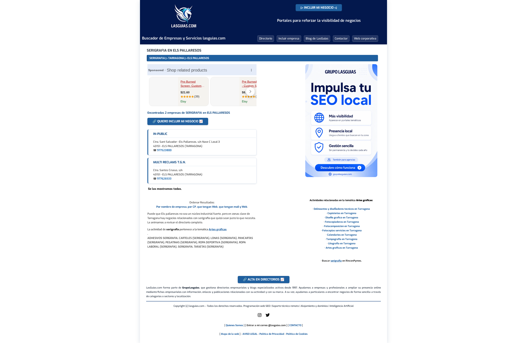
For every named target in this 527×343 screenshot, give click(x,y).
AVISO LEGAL (250, 334)
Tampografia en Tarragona (341, 239)
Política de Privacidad (271, 334)
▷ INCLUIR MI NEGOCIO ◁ (319, 8)
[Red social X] (267, 316)
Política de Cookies (297, 334)
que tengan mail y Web (233, 207)
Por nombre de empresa (171, 207)
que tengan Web (207, 207)
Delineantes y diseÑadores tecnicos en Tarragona (342, 209)
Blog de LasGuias (317, 39)
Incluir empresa (289, 39)
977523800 (164, 150)
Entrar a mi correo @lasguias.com (266, 325)
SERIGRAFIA (157, 58)
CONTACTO (295, 325)
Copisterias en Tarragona (342, 213)
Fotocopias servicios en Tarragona (342, 230)
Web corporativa (365, 39)
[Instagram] (259, 316)
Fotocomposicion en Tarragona (342, 226)
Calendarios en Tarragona (342, 234)
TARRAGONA (176, 58)
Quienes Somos (234, 325)
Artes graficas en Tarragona (342, 247)
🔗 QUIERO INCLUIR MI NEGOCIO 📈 (178, 121)
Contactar (341, 39)
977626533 (164, 178)
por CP (192, 207)
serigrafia (336, 260)
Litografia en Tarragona (342, 243)
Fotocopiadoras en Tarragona (342, 222)
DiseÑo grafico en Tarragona (341, 217)
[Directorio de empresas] (183, 30)
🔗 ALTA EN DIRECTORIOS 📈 (263, 279)
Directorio (265, 39)
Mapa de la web (229, 334)
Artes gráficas (218, 229)
